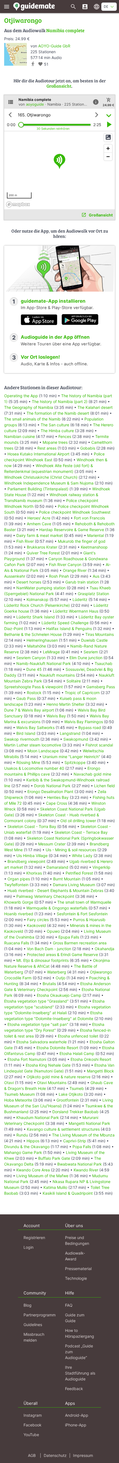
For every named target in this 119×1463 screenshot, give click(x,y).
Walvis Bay (56, 715)
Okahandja (104, 948)
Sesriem (91, 651)
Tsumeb (76, 1088)
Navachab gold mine (92, 774)
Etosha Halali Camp (77, 1053)
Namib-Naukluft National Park (43, 663)
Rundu (22, 1135)
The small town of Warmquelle (84, 902)
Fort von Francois (89, 518)
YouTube (31, 1434)
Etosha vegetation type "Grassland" (36, 1001)
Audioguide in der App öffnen (55, 337)
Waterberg (56, 972)
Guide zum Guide (74, 1317)
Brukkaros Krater (42, 547)
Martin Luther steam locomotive (32, 745)
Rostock (34, 692)
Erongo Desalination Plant (50, 791)
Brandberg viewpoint (26, 861)
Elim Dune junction (85, 657)
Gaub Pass (26, 698)
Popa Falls (82, 1146)
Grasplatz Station (93, 593)
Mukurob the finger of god (81, 541)
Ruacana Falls (16, 943)
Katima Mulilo (55, 1187)
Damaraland (57, 867)
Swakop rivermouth (21, 739)
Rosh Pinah (59, 576)
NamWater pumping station (41, 587)
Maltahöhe (36, 646)
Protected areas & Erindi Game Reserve (62, 954)
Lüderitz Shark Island (35, 617)
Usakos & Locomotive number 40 (34, 768)
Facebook (33, 1425)
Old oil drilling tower (78, 820)
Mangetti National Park (89, 1123)
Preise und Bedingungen (77, 1240)
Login (28, 1247)
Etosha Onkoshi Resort (91, 1059)
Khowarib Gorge (18, 902)
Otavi (9, 1082)
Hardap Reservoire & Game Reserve (71, 529)
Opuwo (53, 931)
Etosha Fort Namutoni (26, 1059)
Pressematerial (78, 1268)
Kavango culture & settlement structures (63, 1129)
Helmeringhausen (42, 640)
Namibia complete (65, 30)
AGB (32, 1455)
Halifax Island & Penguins (69, 628)
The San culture (55, 424)
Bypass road (89, 727)
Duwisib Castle (94, 640)
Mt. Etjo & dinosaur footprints (42, 960)
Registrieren (34, 1237)
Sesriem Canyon (31, 657)
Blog (28, 1305)
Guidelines (33, 1324)
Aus (96, 576)
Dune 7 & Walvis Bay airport (29, 710)
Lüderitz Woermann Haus (75, 611)
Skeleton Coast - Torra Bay (31, 826)
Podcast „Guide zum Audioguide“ (79, 1352)
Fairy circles (38, 919)
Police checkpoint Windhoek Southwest (74, 512)
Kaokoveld (36, 925)
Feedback (74, 1388)
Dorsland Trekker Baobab (75, 1111)
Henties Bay (58, 797)
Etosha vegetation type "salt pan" (37, 1024)
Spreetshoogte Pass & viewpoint (33, 686)
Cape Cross (56, 803)
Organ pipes (18, 878)
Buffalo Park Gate (54, 1158)
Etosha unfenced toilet (78, 1036)
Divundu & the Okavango (27, 1146)
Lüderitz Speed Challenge (65, 622)
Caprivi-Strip (74, 1140)
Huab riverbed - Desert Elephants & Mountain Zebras (55, 890)
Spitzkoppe (75, 762)
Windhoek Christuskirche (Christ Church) (40, 477)
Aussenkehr (14, 576)
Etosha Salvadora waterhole (41, 1041)
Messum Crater (52, 844)
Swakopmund (75, 739)
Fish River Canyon (65, 564)
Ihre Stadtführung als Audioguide (80, 1373)
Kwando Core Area (33, 1170)
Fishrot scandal (99, 745)
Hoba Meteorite (18, 1100)
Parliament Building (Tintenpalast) (37, 488)
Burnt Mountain (67, 878)
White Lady (82, 855)
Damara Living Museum (74, 884)
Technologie (76, 1278)
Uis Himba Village (32, 855)
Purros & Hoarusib (89, 919)
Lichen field (104, 785)
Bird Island (25, 733)
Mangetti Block (100, 1071)
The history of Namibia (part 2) (59, 401)
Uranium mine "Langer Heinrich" (71, 756)
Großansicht (58, 86)
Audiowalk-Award (75, 1256)
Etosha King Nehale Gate (48, 1065)
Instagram (33, 1415)
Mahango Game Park (23, 1152)
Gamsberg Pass (100, 686)
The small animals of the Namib (32, 419)
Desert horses (28, 582)
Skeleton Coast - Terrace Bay (81, 832)
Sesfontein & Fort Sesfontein (82, 913)
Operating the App (21, 395)
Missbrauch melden (34, 1337)
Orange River (75, 570)
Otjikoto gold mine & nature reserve (58, 1076)
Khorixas (34, 873)
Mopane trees (55, 442)
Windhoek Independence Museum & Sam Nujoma (49, 483)
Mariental (95, 535)
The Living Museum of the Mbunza (83, 1135)
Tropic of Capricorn (82, 692)
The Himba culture (57, 430)
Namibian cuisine (19, 436)
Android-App (76, 1415)
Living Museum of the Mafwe (42, 1175)
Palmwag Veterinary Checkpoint (45, 896)
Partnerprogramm (40, 1314)
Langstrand (70, 733)
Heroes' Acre (38, 518)
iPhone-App (75, 1425)
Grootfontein (67, 1100)
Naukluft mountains (57, 675)
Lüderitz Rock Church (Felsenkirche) (37, 605)
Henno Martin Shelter (65, 704)
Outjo (60, 977)
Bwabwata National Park (79, 1164)
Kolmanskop (37, 599)
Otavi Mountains (51, 1082)
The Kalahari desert (95, 407)
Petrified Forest (79, 873)
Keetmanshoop (94, 547)
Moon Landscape (43, 750)
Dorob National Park (52, 785)
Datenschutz (55, 1455)
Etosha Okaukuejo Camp (59, 995)
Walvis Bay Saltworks (35, 727)
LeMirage (51, 651)
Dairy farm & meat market (39, 535)
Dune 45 (34, 669)
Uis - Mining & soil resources (71, 849)
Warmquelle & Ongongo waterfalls (56, 908)
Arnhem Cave (39, 523)
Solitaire (73, 681)
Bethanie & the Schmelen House (33, 634)
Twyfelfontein (16, 884)
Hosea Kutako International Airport (38, 454)
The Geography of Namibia (28, 407)
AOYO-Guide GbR (54, 46)
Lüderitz (80, 599)
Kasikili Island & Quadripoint (68, 1193)
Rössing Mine (28, 762)
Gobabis (87, 448)
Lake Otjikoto (71, 1094)
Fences (64, 436)
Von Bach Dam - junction (49, 948)
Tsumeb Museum (19, 1094)
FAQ (69, 1305)
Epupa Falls (68, 937)
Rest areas (46, 448)
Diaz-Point (13, 628)
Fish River (25, 541)
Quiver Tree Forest (43, 552)
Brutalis (49, 983)
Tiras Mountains (99, 634)
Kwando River (86, 1170)
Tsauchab (103, 663)
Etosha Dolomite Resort (57, 1047)
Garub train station (82, 582)
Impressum (83, 1455)
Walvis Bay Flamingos (83, 721)
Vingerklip (101, 867)
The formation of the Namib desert (58, 413)
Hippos (33, 1140)
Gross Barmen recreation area (80, 943)
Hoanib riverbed (18, 913)
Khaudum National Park (37, 1117)
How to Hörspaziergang (79, 1333)
